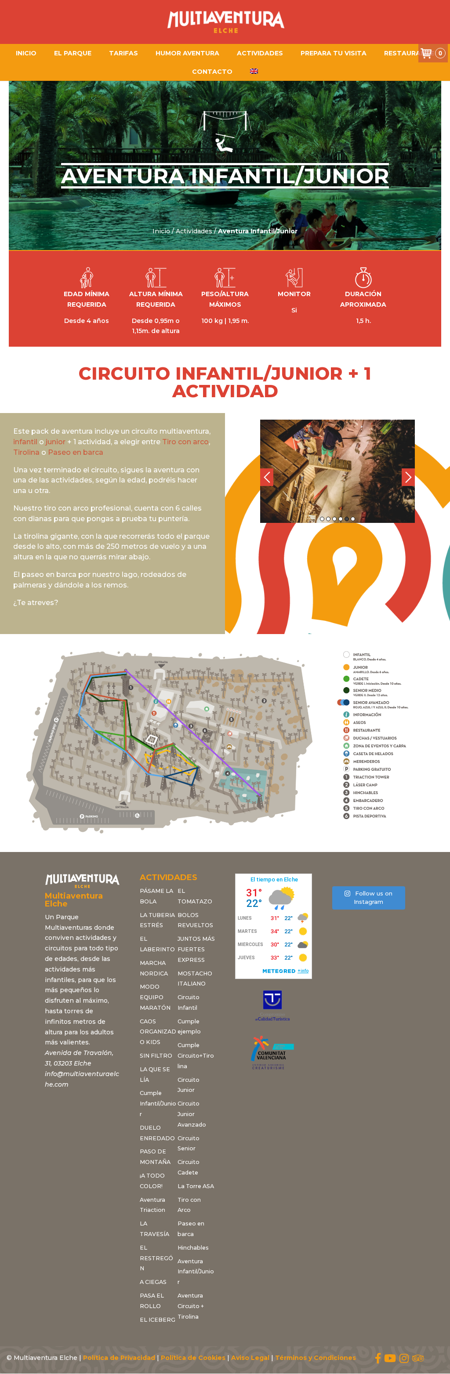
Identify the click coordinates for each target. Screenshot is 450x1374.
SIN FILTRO (156, 1055)
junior (55, 442)
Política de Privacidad (119, 1358)
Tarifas (123, 53)
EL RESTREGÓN (156, 1258)
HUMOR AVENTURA (187, 53)
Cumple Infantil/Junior (158, 1103)
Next (408, 477)
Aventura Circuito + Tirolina (191, 1306)
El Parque (72, 53)
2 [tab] (328, 519)
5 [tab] (347, 519)
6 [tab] (353, 519)
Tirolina (26, 452)
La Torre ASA (196, 1186)
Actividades (260, 53)
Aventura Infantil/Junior (196, 1272)
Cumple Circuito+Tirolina (196, 1055)
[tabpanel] (337, 471)
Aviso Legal (250, 1358)
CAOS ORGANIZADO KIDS (158, 1032)
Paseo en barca (75, 452)
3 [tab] (334, 519)
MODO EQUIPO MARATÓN (155, 997)
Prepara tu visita (334, 53)
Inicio (26, 53)
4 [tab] (340, 519)
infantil (25, 442)
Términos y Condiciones (315, 1358)
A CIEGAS (153, 1282)
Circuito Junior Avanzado (192, 1114)
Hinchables (193, 1247)
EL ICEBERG (157, 1319)
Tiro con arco (185, 442)
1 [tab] (322, 519)
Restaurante (409, 53)
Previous (266, 477)
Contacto (212, 72)
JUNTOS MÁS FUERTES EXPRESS (196, 949)
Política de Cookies (193, 1358)
